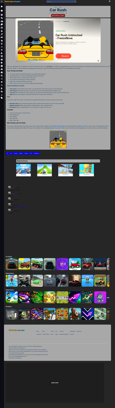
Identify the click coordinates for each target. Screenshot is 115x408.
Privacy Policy (45, 334)
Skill (31, 153)
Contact (72, 334)
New (43, 331)
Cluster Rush (23, 174)
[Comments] (66, 13)
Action (52, 331)
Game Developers (64, 334)
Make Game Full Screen (58, 15)
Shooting (79, 331)
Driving (15, 153)
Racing (26, 153)
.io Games (38, 334)
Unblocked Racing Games (58, 126)
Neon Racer (58, 128)
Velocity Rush (44, 174)
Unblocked (36, 153)
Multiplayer (72, 331)
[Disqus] (58, 200)
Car (11, 153)
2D (7, 153)
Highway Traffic (82, 126)
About (56, 334)
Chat (52, 334)
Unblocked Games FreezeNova (57, 12)
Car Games (9, 256)
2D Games (9, 306)
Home (37, 331)
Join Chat (55, 382)
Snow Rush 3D (65, 174)
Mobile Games (10, 290)
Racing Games (10, 273)
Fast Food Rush (87, 174)
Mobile (20, 153)
